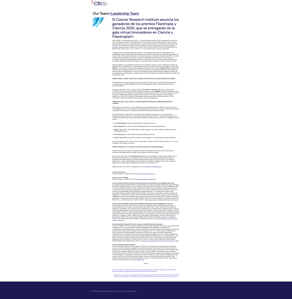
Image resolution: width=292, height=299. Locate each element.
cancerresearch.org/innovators (152, 167)
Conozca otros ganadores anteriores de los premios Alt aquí (159, 241)
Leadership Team (125, 13)
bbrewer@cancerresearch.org (146, 179)
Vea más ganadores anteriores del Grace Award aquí (161, 200)
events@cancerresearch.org (146, 174)
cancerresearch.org (138, 260)
